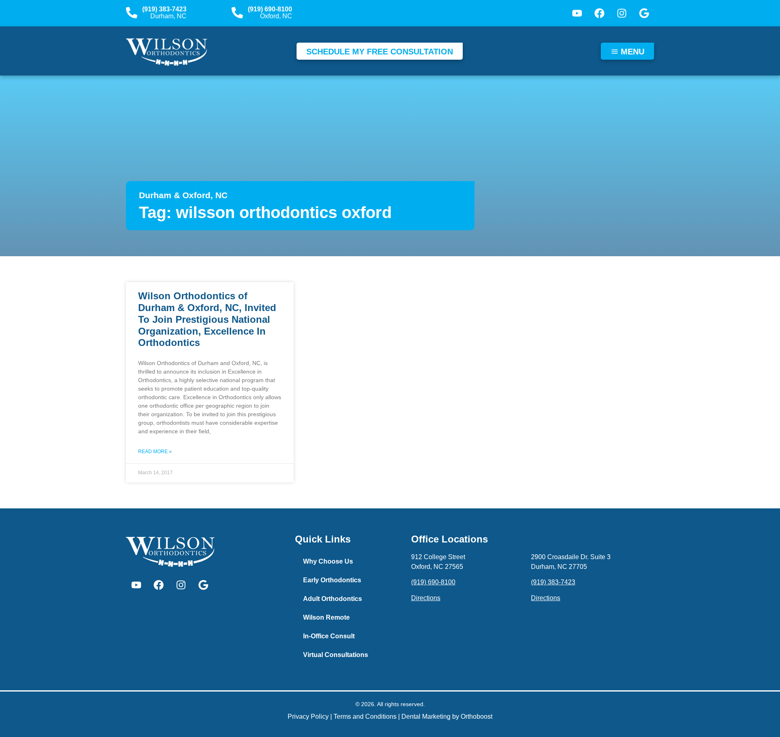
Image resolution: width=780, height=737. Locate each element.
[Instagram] (621, 13)
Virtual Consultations (335, 654)
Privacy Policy (308, 716)
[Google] (644, 13)
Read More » (155, 451)
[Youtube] (577, 13)
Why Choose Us (328, 561)
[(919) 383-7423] (131, 12)
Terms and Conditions (365, 716)
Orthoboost (476, 716)
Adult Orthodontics (332, 598)
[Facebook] (599, 13)
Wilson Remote (326, 617)
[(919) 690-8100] (237, 12)
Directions (425, 597)
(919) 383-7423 (164, 9)
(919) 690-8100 (270, 9)
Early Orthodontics (332, 580)
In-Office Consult (329, 636)
